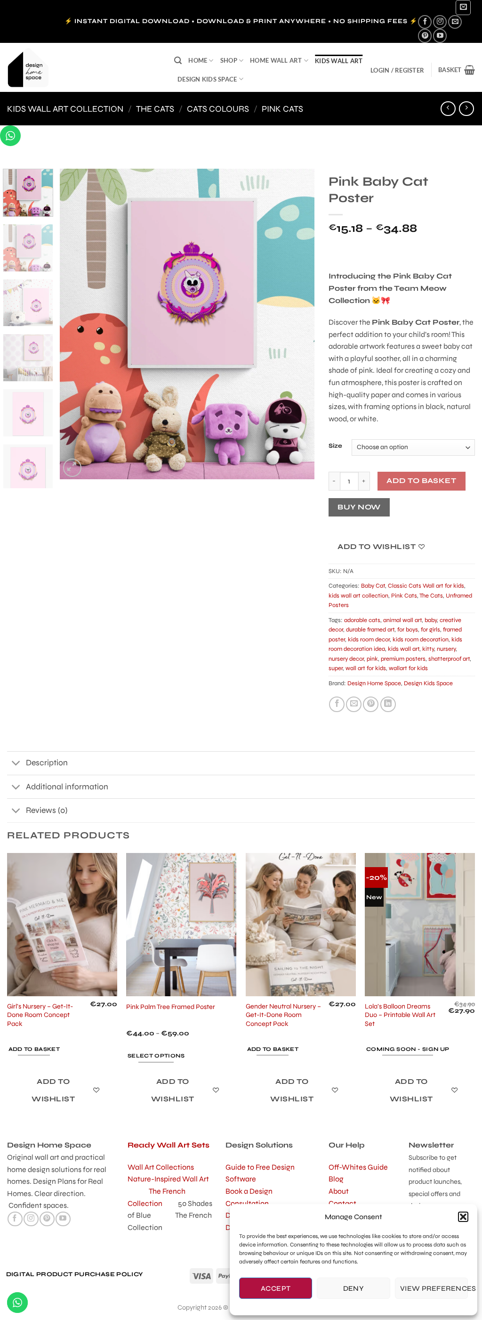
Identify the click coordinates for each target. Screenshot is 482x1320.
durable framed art (370, 629)
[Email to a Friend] (354, 704)
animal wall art (402, 620)
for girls (430, 629)
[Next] (297, 324)
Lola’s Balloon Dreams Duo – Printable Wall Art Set (400, 1015)
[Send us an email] (455, 22)
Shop (228, 60)
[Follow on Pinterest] (425, 35)
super (336, 668)
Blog (336, 1178)
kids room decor (369, 639)
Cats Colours (218, 109)
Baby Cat (373, 586)
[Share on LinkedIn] (388, 704)
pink (372, 659)
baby (431, 620)
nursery (446, 649)
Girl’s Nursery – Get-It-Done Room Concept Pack (40, 1015)
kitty (428, 649)
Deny (353, 1288)
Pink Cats (282, 109)
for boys (407, 629)
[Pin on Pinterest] (370, 704)
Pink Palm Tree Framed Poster (170, 1007)
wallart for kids (408, 668)
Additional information (67, 787)
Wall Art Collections (161, 1167)
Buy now (358, 507)
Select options (156, 1055)
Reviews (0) (46, 810)
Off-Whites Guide (358, 1167)
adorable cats (362, 620)
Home (197, 60)
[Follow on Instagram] (440, 22)
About (339, 1191)
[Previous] (76, 324)
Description (47, 763)
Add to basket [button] (34, 1049)
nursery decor (346, 659)
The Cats (155, 109)
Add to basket (421, 480)
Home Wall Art (276, 60)
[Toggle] (16, 764)
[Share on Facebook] (337, 704)
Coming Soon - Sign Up (407, 1049)
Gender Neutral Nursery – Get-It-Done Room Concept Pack (283, 1015)
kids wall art (338, 61)
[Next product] (448, 108)
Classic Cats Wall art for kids (426, 586)
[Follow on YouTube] (440, 35)
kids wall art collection (65, 109)
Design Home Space (374, 683)
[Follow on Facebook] (425, 22)
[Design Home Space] (83, 67)
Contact (342, 1203)
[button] (463, 1217)
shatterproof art (449, 659)
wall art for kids (365, 668)
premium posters (403, 659)
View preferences (434, 1288)
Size (335, 446)
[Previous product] (466, 108)
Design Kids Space (207, 79)
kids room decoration (421, 639)
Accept (276, 1288)
